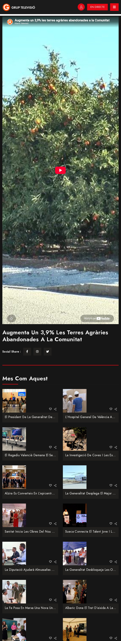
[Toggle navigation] (114, 7)
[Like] (50, 409)
